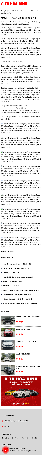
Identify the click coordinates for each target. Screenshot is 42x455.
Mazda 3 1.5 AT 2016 (23, 354)
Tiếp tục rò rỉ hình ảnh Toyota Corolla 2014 (16, 294)
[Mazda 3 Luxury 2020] (8, 332)
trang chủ (4, 11)
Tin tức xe (25, 438)
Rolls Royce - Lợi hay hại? (10, 273)
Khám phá (20, 11)
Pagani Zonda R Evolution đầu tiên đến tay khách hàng (20, 290)
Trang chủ (5, 438)
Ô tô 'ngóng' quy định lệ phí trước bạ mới (15, 268)
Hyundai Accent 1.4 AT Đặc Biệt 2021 (28, 317)
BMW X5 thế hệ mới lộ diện (11, 286)
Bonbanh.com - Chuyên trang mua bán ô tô (24, 451)
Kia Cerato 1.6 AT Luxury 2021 (26, 341)
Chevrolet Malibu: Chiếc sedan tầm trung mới (17, 277)
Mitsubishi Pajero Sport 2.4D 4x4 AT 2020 (28, 367)
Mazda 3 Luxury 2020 (23, 329)
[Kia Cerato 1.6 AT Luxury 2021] (8, 345)
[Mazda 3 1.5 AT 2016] (8, 357)
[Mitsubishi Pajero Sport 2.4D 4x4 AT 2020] (8, 370)
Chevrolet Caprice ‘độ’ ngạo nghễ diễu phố (16, 264)
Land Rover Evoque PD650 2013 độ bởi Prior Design (19, 303)
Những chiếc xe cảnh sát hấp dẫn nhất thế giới (17, 299)
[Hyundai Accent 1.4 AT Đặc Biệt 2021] (8, 320)
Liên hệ (34, 438)
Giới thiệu (15, 438)
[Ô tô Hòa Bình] (17, 3)
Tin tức (12, 11)
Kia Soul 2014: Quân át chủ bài (12, 281)
